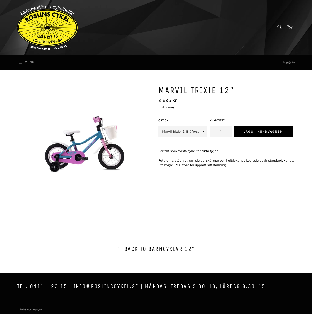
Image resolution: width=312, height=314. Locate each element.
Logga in (289, 62)
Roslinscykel (35, 309)
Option (163, 120)
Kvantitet (217, 120)
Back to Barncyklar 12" (158, 249)
